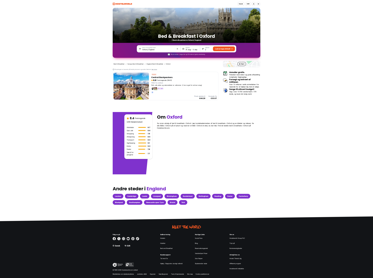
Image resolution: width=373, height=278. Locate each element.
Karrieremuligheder (236, 248)
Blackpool (119, 202)
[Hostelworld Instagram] (123, 238)
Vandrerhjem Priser (201, 253)
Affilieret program (235, 263)
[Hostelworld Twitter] (118, 238)
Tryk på (232, 243)
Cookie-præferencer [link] (202, 274)
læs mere (154, 69)
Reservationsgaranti (201, 248)
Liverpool (157, 196)
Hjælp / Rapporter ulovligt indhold (171, 263)
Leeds (144, 196)
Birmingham (172, 196)
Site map (190, 274)
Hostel (154, 74)
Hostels (162, 238)
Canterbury (243, 196)
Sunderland (187, 196)
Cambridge (131, 196)
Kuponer (153, 274)
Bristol (172, 202)
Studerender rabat (201, 263)
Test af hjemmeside (177, 274)
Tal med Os (164, 258)
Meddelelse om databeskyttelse (123, 274)
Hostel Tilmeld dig (235, 258)
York (183, 202)
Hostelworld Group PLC (237, 238)
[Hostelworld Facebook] (114, 238)
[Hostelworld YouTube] (128, 238)
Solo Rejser (199, 258)
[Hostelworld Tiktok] (137, 238)
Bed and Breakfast (166, 248)
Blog (196, 243)
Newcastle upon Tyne (155, 202)
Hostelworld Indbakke (237, 268)
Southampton (134, 202)
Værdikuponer (163, 274)
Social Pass (198, 238)
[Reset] (177, 48)
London (118, 196)
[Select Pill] (254, 4)
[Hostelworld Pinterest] (132, 238)
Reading (217, 196)
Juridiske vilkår (142, 274)
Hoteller (162, 243)
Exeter (230, 196)
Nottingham (203, 196)
